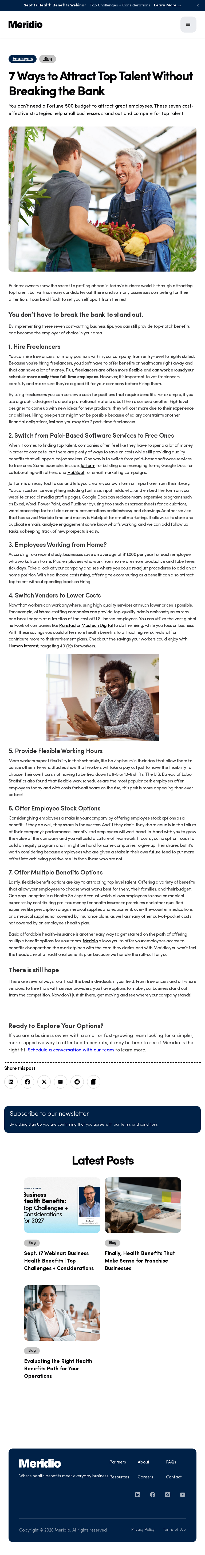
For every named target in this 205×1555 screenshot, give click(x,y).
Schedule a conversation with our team (71, 1050)
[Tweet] (44, 1082)
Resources (119, 1477)
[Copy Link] (93, 1082)
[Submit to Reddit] (77, 1082)
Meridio (90, 941)
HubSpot (75, 472)
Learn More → (168, 5)
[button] (188, 25)
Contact (174, 1477)
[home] (41, 24)
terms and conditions (139, 1125)
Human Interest (23, 646)
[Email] (60, 1082)
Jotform (88, 466)
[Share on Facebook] (27, 1082)
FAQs (171, 1462)
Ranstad (67, 625)
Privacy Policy (143, 1530)
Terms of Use (174, 1530)
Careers (145, 1477)
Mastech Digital (97, 625)
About (143, 1462)
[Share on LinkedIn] (11, 1082)
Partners (117, 1462)
